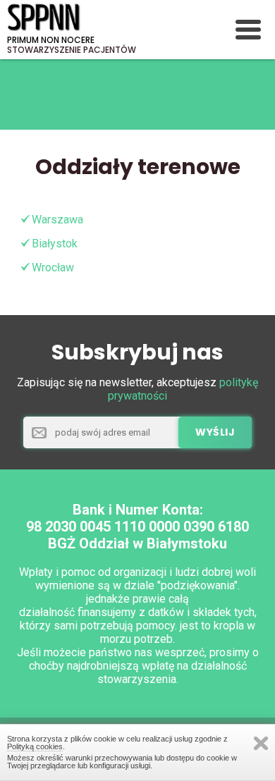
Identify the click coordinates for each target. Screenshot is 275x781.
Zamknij (261, 743)
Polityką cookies (35, 746)
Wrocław (53, 267)
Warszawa (57, 219)
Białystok (55, 243)
